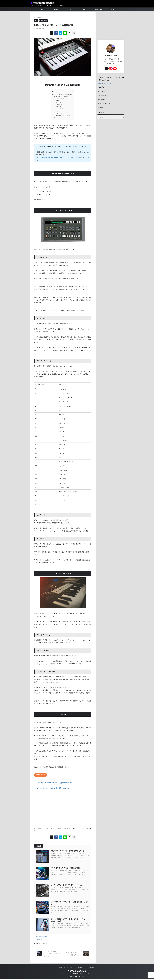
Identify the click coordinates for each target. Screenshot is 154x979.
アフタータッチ (59, 108)
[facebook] (56, 33)
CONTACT (112, 9)
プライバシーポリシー (69, 967)
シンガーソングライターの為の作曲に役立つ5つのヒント (52, 788)
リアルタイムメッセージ (62, 112)
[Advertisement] (62, 808)
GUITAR (55, 9)
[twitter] (51, 33)
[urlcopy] (74, 33)
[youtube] (115, 68)
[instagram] (111, 68)
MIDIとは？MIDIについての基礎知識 (62, 94)
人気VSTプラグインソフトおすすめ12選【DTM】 (68, 851)
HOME (41, 9)
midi (37, 939)
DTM (70, 9)
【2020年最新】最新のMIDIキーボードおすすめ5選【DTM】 (54, 783)
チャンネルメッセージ (60, 98)
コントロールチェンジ (61, 104)
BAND (84, 9)
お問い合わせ (92, 967)
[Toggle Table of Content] (70, 91)
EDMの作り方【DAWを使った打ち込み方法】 (66, 868)
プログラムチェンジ (61, 102)
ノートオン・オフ (60, 100)
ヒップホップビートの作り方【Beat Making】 (67, 885)
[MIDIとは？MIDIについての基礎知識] (60, 33)
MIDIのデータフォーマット (61, 96)
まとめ (56, 117)
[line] (65, 33)
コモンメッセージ (60, 113)
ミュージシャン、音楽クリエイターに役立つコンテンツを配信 (77, 973)
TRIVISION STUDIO (77, 971)
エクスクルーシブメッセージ (63, 115)
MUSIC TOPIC (98, 9)
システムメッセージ (59, 110)
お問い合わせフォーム (104, 83)
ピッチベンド (59, 106)
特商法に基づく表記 (82, 967)
